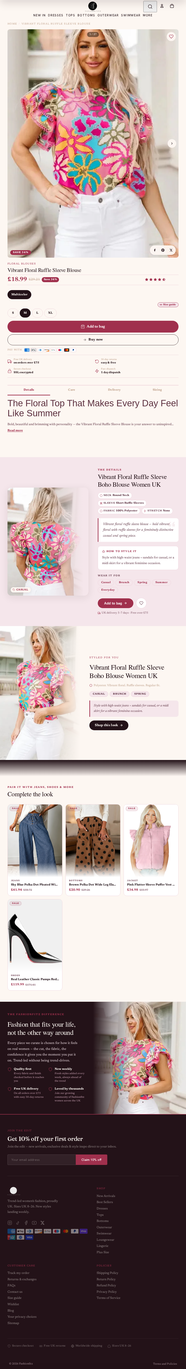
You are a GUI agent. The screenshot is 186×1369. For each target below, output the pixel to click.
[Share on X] (171, 250)
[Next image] (172, 143)
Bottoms (103, 1221)
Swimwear (104, 1233)
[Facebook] (26, 1223)
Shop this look (106, 725)
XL (50, 312)
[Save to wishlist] (171, 36)
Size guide (169, 304)
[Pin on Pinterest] (162, 250)
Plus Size (103, 1252)
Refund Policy (106, 1285)
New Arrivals (106, 1196)
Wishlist (13, 1304)
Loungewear (105, 1240)
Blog (10, 1310)
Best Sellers (105, 1202)
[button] (155, 279)
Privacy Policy (107, 1292)
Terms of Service (108, 1298)
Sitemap (13, 1323)
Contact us (14, 1292)
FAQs (11, 1285)
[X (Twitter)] (42, 1223)
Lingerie (102, 1246)
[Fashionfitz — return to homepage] (93, 6)
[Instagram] (9, 1223)
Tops (100, 1215)
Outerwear (104, 1227)
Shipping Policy (107, 1273)
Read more (15, 430)
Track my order (18, 1273)
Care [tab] (71, 389)
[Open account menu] (162, 6)
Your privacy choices (22, 1317)
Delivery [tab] (114, 389)
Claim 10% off (91, 1160)
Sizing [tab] (157, 389)
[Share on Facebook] (154, 250)
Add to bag (96, 326)
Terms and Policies (165, 1364)
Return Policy (106, 1279)
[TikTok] (18, 1223)
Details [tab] (29, 389)
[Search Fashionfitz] (150, 6)
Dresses (102, 1208)
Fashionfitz (26, 1363)
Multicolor (19, 294)
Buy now (95, 339)
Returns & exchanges (22, 1279)
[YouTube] (34, 1223)
